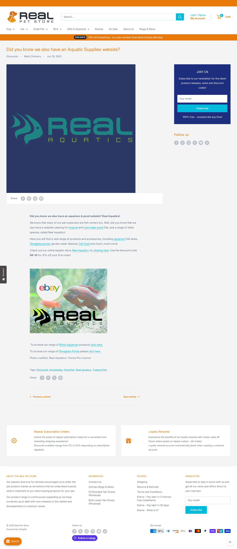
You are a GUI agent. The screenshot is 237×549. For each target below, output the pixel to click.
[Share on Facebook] (23, 198)
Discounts (12, 56)
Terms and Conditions (149, 491)
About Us (128, 29)
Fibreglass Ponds (69, 351)
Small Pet (38, 29)
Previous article (41, 396)
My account (197, 18)
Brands (99, 29)
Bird (55, 29)
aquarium (119, 238)
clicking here (101, 250)
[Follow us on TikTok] (207, 142)
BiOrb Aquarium (68, 344)
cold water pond (93, 227)
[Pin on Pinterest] (29, 198)
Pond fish (69, 369)
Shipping (142, 481)
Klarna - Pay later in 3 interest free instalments (154, 498)
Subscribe (202, 108)
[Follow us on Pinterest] (195, 142)
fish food (84, 243)
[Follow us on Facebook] (176, 142)
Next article (129, 396)
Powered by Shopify (16, 529)
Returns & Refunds (148, 486)
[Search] (180, 16)
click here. (96, 344)
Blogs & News (147, 29)
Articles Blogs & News (101, 486)
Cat (22, 29)
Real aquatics (83, 369)
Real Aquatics (80, 250)
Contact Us (95, 481)
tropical (73, 227)
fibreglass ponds (40, 243)
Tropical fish (100, 369)
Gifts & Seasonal (76, 29)
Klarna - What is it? (148, 510)
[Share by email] (41, 198)
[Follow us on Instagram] (188, 142)
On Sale (113, 29)
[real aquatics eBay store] (68, 268)
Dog (8, 29)
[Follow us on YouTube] (201, 142)
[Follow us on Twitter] (182, 142)
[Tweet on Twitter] (35, 198)
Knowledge (55, 369)
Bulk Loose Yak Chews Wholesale (101, 502)
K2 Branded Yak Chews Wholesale (102, 493)
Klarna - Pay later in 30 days (153, 505)
